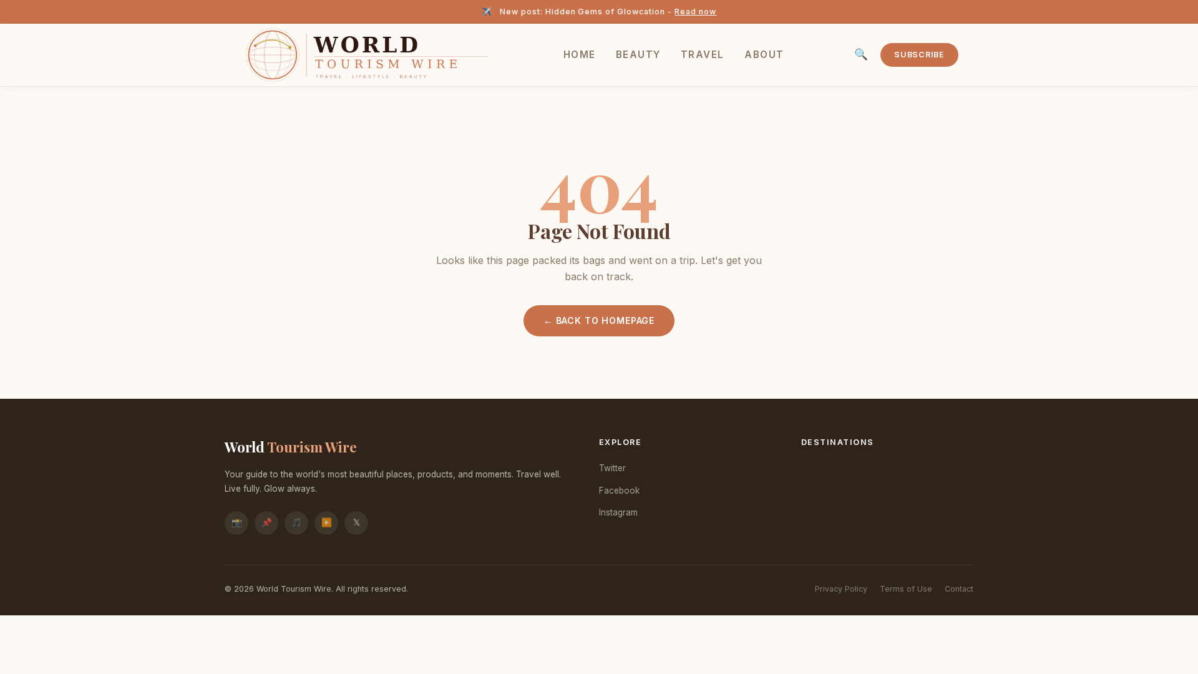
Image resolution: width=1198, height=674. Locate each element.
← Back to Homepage (599, 320)
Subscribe (919, 54)
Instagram (618, 512)
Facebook (619, 491)
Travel (702, 55)
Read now (695, 11)
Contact (959, 588)
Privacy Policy (841, 588)
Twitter (612, 468)
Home (579, 55)
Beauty (638, 55)
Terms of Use (906, 588)
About (764, 55)
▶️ (326, 522)
